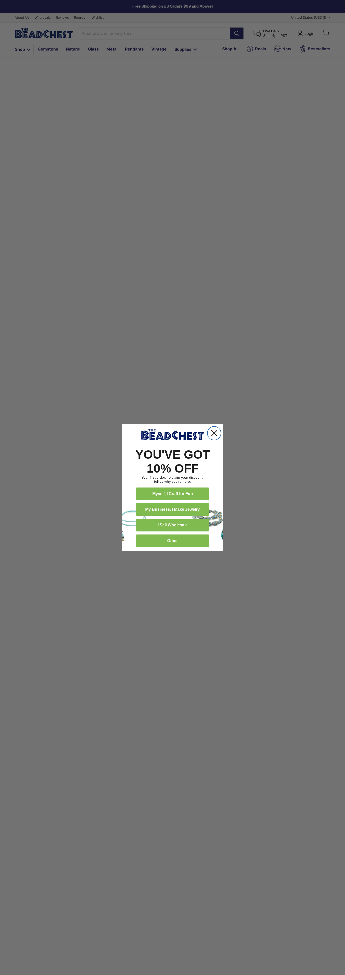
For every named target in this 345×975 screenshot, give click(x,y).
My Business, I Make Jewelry (172, 509)
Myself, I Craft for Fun (172, 494)
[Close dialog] (214, 433)
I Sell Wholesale (173, 525)
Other (172, 541)
